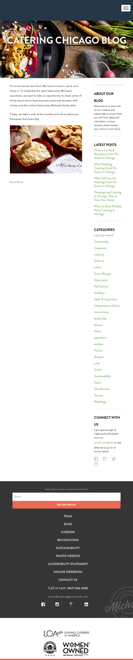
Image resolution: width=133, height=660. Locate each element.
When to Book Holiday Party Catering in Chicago (108, 210)
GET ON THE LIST (66, 504)
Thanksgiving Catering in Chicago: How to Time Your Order (107, 196)
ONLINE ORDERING (68, 572)
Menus (98, 325)
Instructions (101, 312)
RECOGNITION (68, 540)
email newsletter (104, 442)
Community (101, 242)
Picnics (98, 350)
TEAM (68, 516)
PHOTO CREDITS (68, 556)
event (97, 267)
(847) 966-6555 (77, 588)
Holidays (99, 293)
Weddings (100, 402)
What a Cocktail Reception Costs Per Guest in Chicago (106, 154)
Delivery (99, 261)
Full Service (101, 286)
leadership (100, 318)
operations (100, 338)
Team (97, 382)
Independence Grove (106, 306)
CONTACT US (68, 580)
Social (97, 370)
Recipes (99, 357)
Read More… (17, 182)
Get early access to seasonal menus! (66, 489)
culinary (99, 254)
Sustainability (102, 376)
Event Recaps (102, 274)
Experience (101, 280)
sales (97, 363)
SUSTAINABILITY (68, 548)
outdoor (98, 344)
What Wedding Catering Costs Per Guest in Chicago (105, 168)
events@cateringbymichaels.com (68, 596)
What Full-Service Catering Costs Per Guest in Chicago (105, 182)
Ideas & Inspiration (105, 299)
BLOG (68, 524)
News (97, 331)
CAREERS (68, 532)
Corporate (100, 248)
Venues (98, 395)
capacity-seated (103, 235)
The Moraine (101, 389)
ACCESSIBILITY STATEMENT (68, 564)
